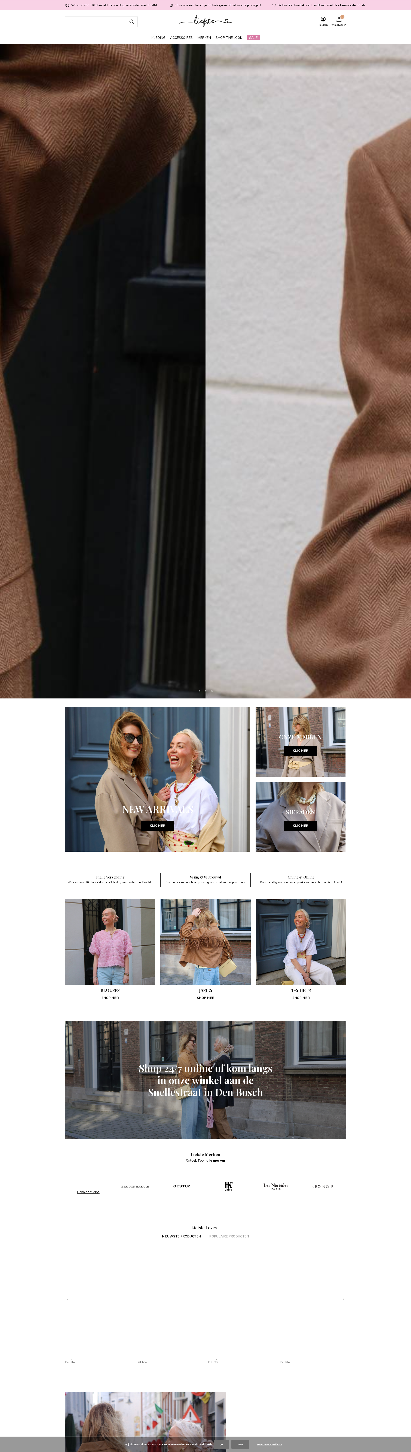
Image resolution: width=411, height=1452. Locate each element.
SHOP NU (205, 761)
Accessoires (181, 38)
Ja (221, 1444)
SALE (253, 38)
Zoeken (132, 22)
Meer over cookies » (269, 1444)
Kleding (158, 38)
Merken (204, 38)
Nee (240, 1444)
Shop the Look (229, 38)
